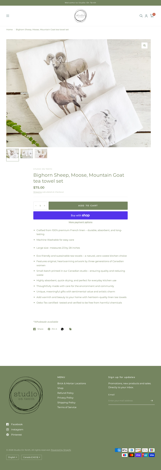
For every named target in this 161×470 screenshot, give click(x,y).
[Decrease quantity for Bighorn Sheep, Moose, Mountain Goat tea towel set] (35, 206)
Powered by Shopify (61, 450)
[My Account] (146, 16)
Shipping (37, 192)
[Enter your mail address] (151, 401)
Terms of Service (66, 407)
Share (40, 329)
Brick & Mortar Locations (71, 383)
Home (9, 29)
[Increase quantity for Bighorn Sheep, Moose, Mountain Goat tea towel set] (44, 206)
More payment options (80, 222)
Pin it (54, 329)
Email (111, 394)
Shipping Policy (66, 402)
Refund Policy (65, 392)
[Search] (141, 16)
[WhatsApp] (63, 329)
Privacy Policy (65, 397)
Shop (60, 388)
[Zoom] (144, 45)
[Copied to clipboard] (71, 329)
